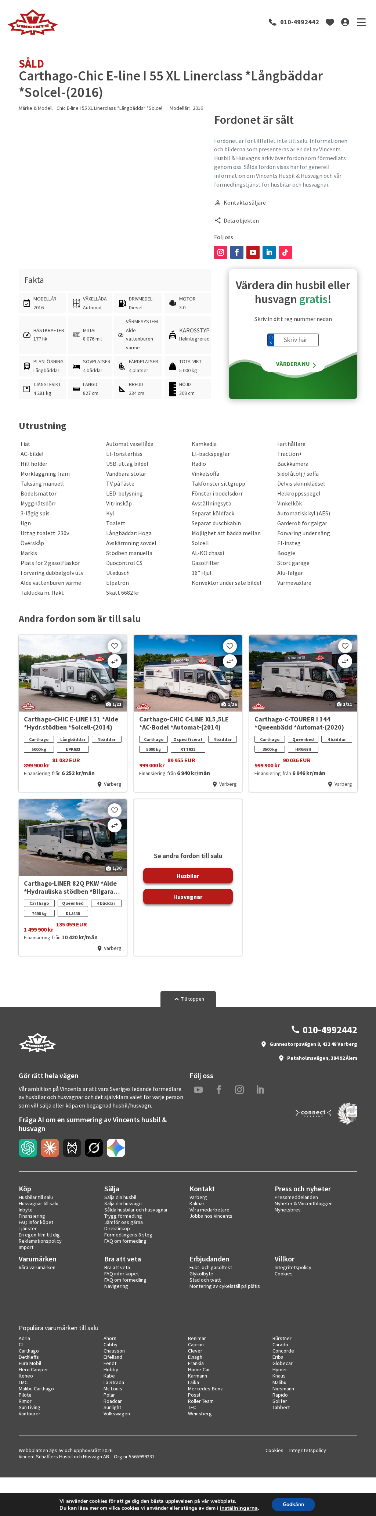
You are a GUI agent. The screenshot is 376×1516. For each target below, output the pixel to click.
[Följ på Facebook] (236, 252)
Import (26, 1247)
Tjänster (28, 1228)
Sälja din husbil (120, 1197)
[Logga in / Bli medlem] (345, 22)
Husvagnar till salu (38, 1203)
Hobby (111, 1369)
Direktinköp (117, 1228)
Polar (109, 1394)
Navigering (116, 1286)
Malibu (279, 1382)
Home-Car (199, 1369)
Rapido (280, 1394)
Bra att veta (117, 1267)
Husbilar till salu (36, 1197)
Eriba (277, 1357)
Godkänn (293, 1504)
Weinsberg (200, 1413)
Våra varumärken (37, 1267)
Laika (193, 1382)
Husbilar (188, 875)
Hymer (279, 1369)
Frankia (196, 1363)
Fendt (110, 1363)
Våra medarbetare (209, 1209)
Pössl (194, 1394)
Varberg (198, 1197)
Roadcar (113, 1401)
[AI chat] (28, 1148)
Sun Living (29, 1407)
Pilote (25, 1394)
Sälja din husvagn (123, 1203)
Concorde (283, 1350)
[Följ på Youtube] (253, 252)
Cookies (284, 1273)
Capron (196, 1344)
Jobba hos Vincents (210, 1216)
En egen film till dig (39, 1234)
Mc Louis (113, 1388)
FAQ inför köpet (36, 1222)
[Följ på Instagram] (220, 252)
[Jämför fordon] (115, 661)
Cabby (111, 1344)
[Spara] (115, 646)
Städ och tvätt (205, 1279)
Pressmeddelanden (296, 1197)
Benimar (197, 1338)
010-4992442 (299, 22)
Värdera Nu (293, 363)
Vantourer (29, 1413)
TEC (192, 1407)
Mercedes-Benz (205, 1388)
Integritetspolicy (293, 1267)
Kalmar (197, 1203)
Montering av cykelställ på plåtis (224, 1286)
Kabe (109, 1375)
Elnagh (195, 1357)
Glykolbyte (201, 1273)
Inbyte (26, 1209)
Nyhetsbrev (288, 1209)
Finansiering (32, 1216)
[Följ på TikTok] (285, 252)
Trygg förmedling (123, 1216)
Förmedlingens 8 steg (128, 1234)
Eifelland (113, 1357)
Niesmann (283, 1388)
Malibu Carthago (36, 1388)
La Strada (114, 1382)
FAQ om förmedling (125, 1241)
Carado (280, 1344)
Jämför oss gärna (123, 1222)
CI (21, 1344)
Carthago (29, 1350)
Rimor (25, 1401)
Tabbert (281, 1407)
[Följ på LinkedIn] (269, 252)
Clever (195, 1350)
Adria (24, 1338)
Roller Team (201, 1401)
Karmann (197, 1375)
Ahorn (110, 1338)
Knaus (279, 1375)
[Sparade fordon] (330, 22)
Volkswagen (117, 1413)
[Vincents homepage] (37, 1050)
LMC (23, 1382)
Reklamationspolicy (40, 1241)
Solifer (279, 1401)
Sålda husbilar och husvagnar (136, 1209)
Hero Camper (33, 1369)
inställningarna (239, 1508)
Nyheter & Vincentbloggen (304, 1203)
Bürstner (282, 1338)
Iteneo (26, 1375)
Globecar (282, 1363)
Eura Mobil (30, 1363)
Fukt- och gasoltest (210, 1267)
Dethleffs (29, 1357)
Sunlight (112, 1407)
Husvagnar (187, 896)
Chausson (114, 1350)
